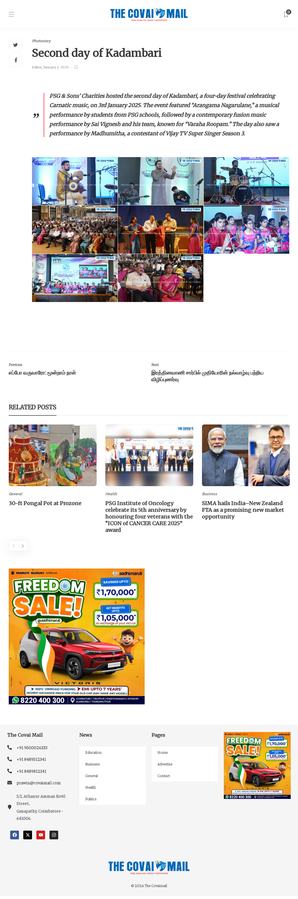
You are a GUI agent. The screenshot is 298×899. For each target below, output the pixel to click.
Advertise (164, 763)
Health (111, 494)
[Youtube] (40, 835)
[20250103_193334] (246, 181)
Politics (91, 798)
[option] (52, 466)
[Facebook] (14, 835)
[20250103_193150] (246, 229)
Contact (163, 775)
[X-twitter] (27, 835)
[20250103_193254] (75, 229)
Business (209, 494)
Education (93, 752)
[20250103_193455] (75, 181)
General (15, 494)
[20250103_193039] (160, 278)
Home (162, 752)
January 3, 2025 (56, 67)
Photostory (41, 41)
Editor (37, 67)
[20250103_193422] (160, 181)
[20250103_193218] (160, 229)
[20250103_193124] (75, 278)
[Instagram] (53, 835)
